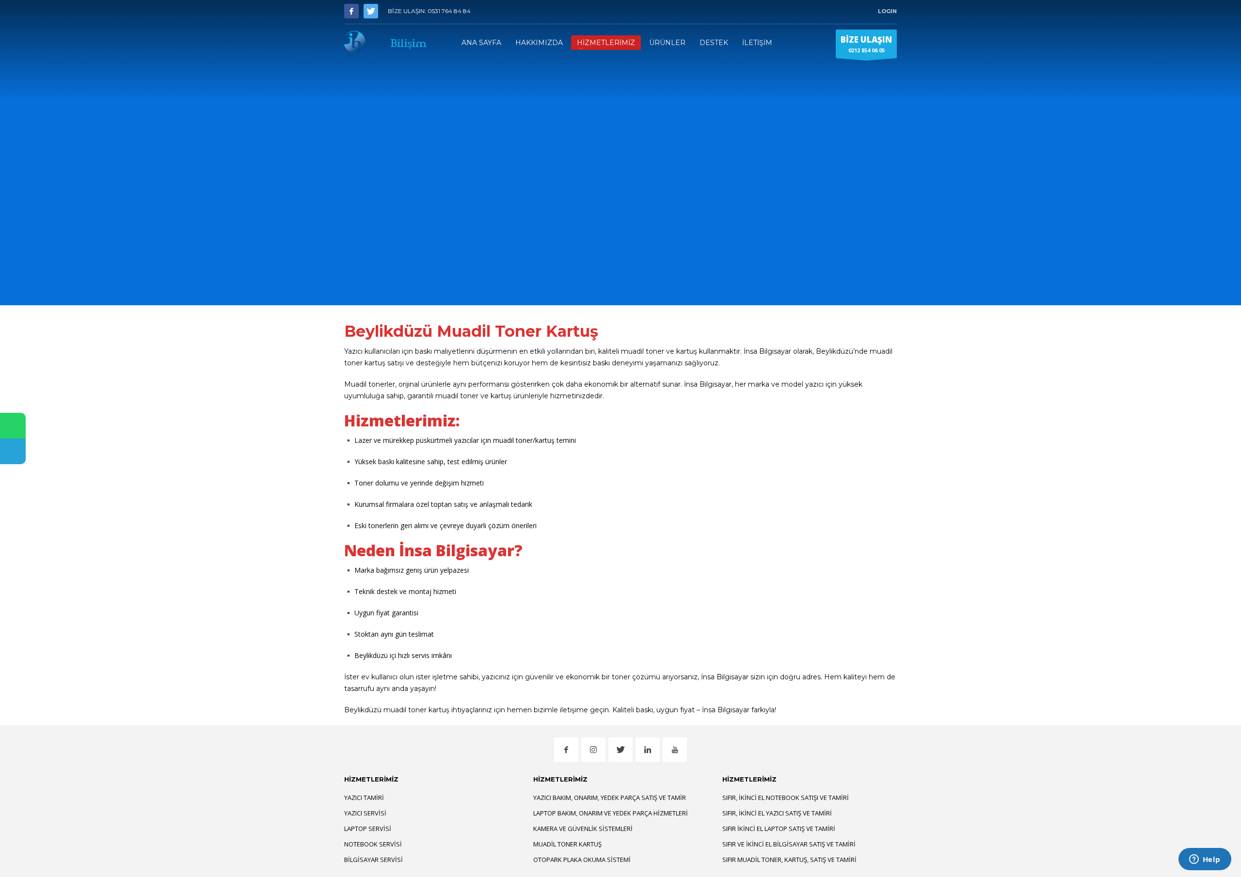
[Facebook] (351, 11)
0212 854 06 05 (866, 44)
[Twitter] (371, 11)
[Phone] (13, 451)
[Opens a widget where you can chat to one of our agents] (1204, 860)
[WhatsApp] (13, 425)
